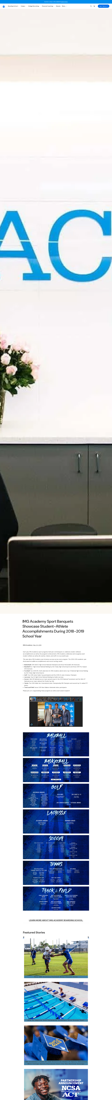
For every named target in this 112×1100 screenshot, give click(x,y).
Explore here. (64, 1)
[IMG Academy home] (4, 6)
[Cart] (94, 6)
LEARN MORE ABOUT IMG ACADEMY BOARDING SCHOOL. (56, 920)
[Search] (91, 6)
